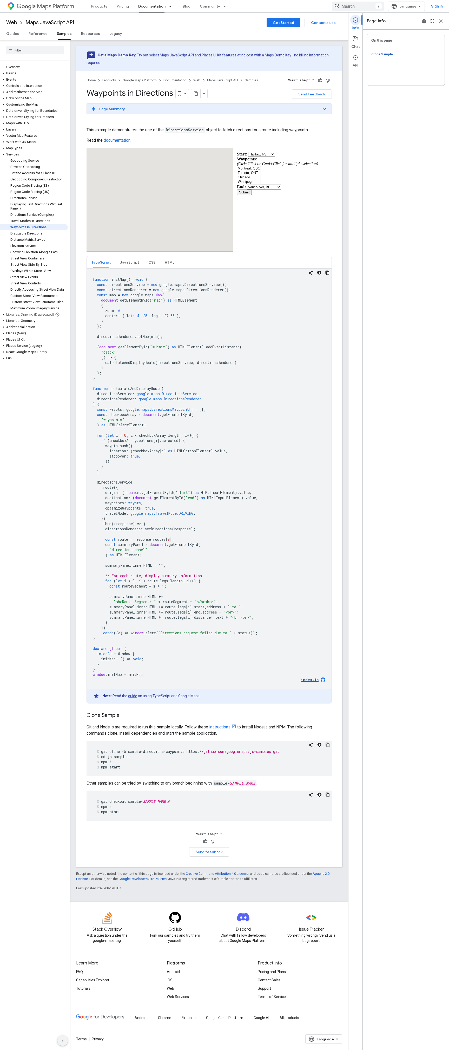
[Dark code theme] (319, 273)
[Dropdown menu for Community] (226, 6)
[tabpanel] (209, 486)
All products (289, 1018)
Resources (90, 33)
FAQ (79, 972)
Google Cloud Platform (224, 1018)
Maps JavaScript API (49, 22)
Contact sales (323, 22)
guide (132, 696)
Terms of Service (272, 997)
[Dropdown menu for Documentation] (172, 6)
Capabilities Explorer (92, 980)
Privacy (98, 1039)
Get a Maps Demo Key (116, 55)
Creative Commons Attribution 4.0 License (217, 874)
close (441, 21)
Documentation (152, 6)
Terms (81, 1039)
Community (210, 6)
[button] (34, 73)
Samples (64, 33)
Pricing (123, 6)
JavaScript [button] (129, 262)
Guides (12, 33)
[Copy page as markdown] (196, 93)
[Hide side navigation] (62, 1040)
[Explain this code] (311, 273)
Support (264, 988)
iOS (170, 980)
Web (11, 22)
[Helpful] (320, 80)
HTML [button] (169, 262)
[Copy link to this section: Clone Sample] (125, 716)
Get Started (283, 22)
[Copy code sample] (327, 273)
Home (91, 80)
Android (173, 972)
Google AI (261, 1018)
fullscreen (432, 21)
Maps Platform (55, 6)
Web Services (178, 997)
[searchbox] (35, 50)
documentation (117, 140)
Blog (186, 6)
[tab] (101, 262)
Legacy (115, 33)
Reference (38, 33)
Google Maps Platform (140, 80)
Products (99, 6)
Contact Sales (269, 980)
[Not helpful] (328, 80)
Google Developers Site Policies (142, 879)
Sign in (437, 6)
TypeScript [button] (101, 262)
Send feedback (311, 94)
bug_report (424, 21)
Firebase (189, 1018)
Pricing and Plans (272, 972)
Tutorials (83, 988)
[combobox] (358, 6)
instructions (219, 727)
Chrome (164, 1018)
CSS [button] (151, 262)
